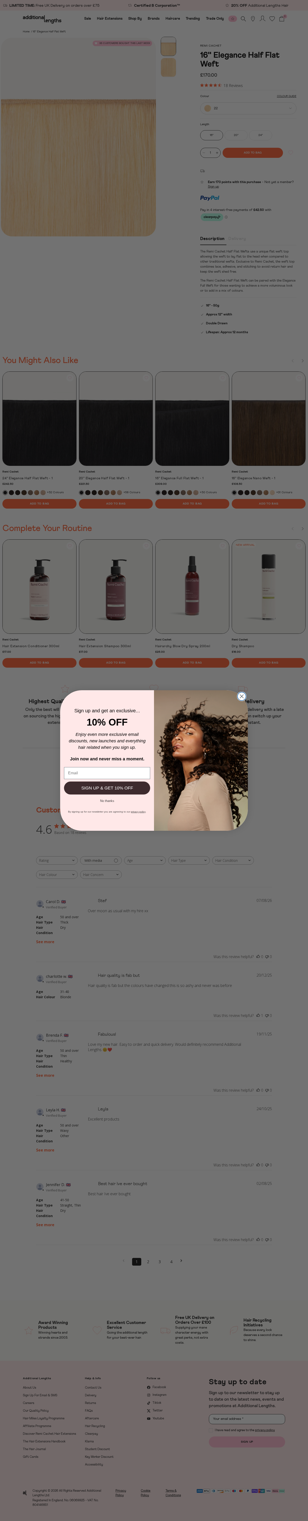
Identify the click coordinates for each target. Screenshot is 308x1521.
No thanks (107, 800)
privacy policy (138, 811)
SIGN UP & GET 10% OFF (107, 788)
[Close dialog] (241, 696)
